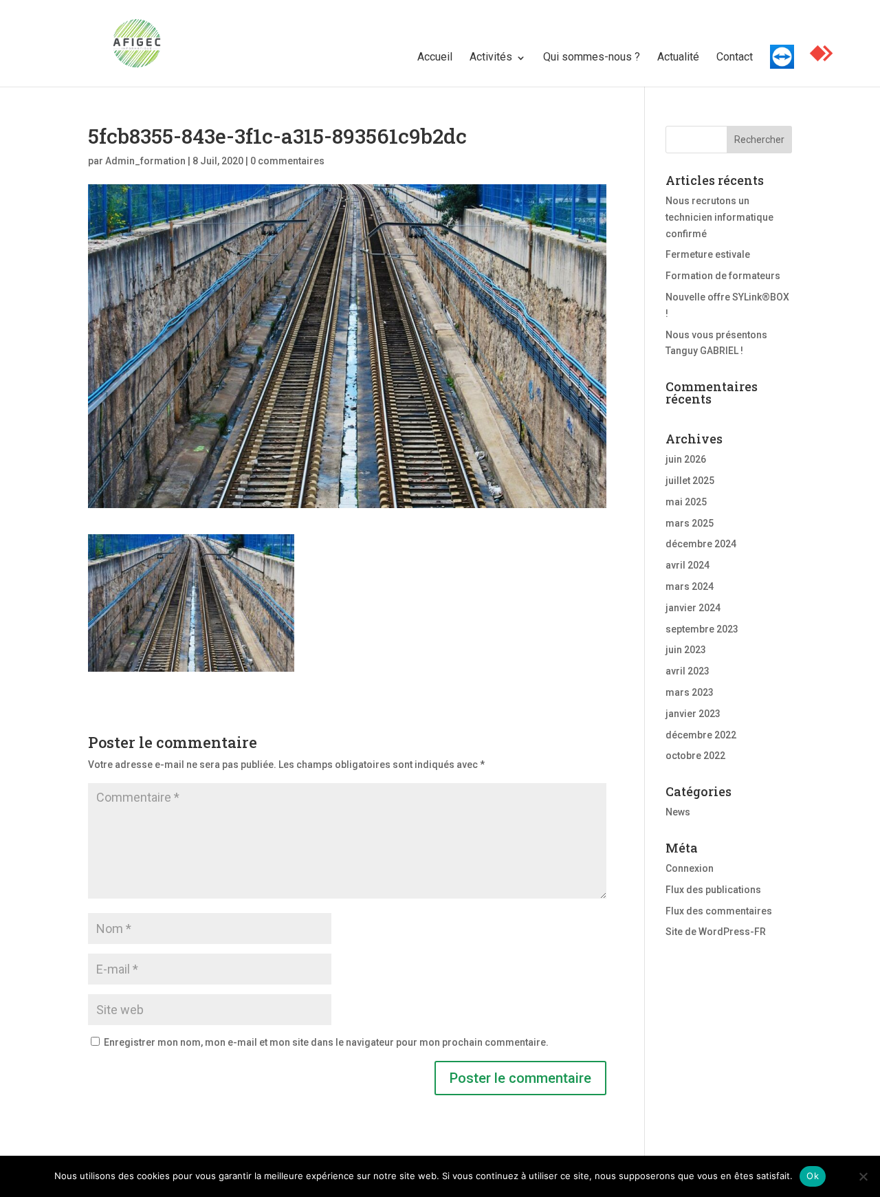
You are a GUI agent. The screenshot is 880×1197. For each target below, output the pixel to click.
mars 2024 (690, 586)
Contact (734, 56)
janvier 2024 (693, 607)
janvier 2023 (693, 713)
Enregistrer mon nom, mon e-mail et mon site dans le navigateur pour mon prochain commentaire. (326, 1042)
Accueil (434, 56)
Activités (491, 56)
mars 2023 (690, 692)
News (678, 811)
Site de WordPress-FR (716, 931)
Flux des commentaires (719, 910)
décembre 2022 (701, 734)
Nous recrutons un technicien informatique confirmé (719, 217)
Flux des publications (713, 889)
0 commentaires (287, 160)
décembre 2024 (701, 543)
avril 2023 (688, 671)
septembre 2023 (702, 629)
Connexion (690, 868)
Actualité (678, 56)
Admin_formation (145, 160)
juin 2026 (686, 459)
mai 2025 (686, 501)
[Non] (863, 1176)
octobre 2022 (695, 755)
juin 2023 (686, 649)
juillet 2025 (690, 480)
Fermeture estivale (708, 254)
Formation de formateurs (723, 275)
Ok (812, 1175)
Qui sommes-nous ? (591, 56)
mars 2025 (690, 523)
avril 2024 (688, 565)
